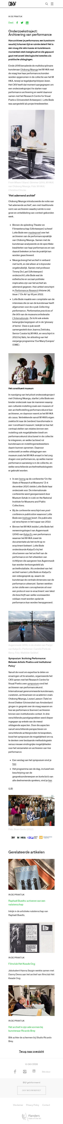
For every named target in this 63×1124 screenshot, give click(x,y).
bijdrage (26, 518)
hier (14, 764)
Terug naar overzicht (31, 1051)
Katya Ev (28, 534)
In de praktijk (15, 16)
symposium (33, 683)
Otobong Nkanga (29, 69)
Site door (46, 1072)
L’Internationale (20, 318)
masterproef (34, 232)
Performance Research (26, 290)
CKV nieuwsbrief (31, 1090)
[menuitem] (15, 1073)
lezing (22, 478)
